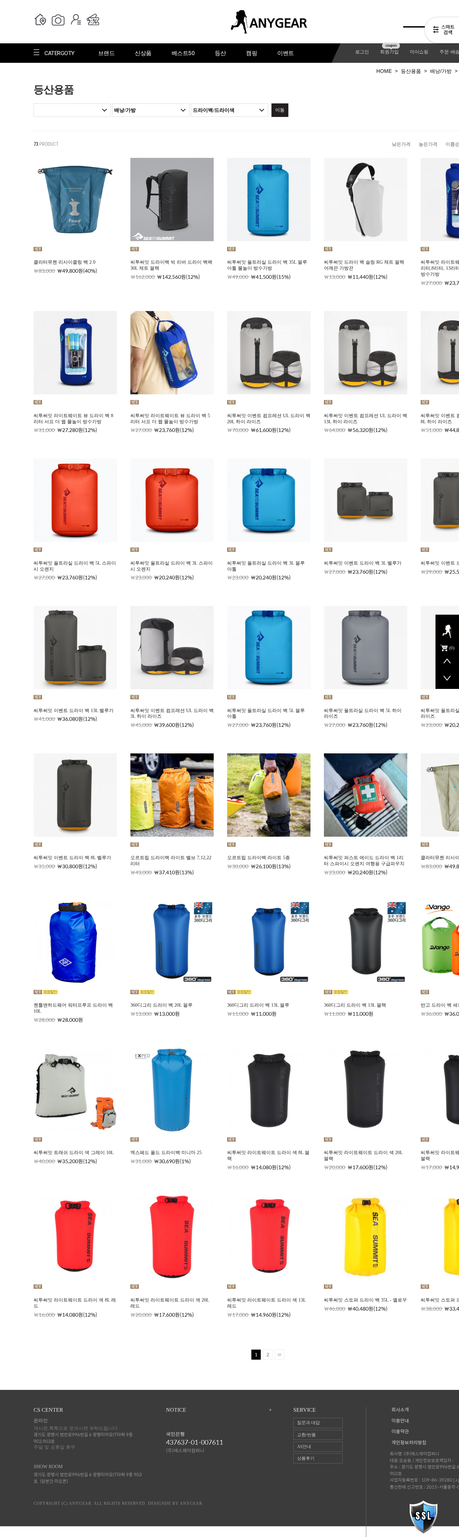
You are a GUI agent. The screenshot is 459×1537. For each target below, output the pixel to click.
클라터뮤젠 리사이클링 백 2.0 (64, 262)
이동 (280, 110)
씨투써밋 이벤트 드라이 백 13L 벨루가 (74, 710)
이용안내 (400, 1421)
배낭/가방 (441, 71)
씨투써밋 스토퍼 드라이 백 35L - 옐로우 (365, 1300)
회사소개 (400, 1410)
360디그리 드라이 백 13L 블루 (258, 1005)
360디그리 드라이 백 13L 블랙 (355, 1005)
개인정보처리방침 (408, 1443)
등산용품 (411, 71)
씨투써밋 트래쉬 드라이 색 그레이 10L (74, 1152)
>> (279, 1355)
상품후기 (306, 1458)
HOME (384, 71)
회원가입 (389, 51)
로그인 (362, 51)
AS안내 (304, 1446)
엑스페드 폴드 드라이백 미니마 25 (166, 1152)
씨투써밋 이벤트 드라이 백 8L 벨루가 (72, 857)
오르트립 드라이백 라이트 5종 (258, 857)
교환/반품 (306, 1434)
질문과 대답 (308, 1422)
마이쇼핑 (419, 51)
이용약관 (400, 1432)
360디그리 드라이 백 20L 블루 (161, 1005)
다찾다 (441, 31)
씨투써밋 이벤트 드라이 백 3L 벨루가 (363, 563)
